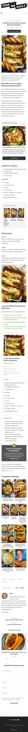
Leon (12, 27)
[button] (3, 646)
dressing (20, 579)
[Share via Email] (22, 588)
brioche (4, 579)
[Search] (26, 13)
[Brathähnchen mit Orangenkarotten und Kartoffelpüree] (14, 641)
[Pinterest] (13, 719)
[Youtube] (15, 719)
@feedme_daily (9, 470)
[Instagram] (11, 719)
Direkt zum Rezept (14, 31)
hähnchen (5, 581)
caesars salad (12, 579)
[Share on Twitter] (19, 588)
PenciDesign (14, 726)
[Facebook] (9, 719)
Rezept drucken (9, 363)
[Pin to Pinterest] (21, 588)
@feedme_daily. (14, 458)
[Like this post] (16, 588)
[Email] (18, 719)
